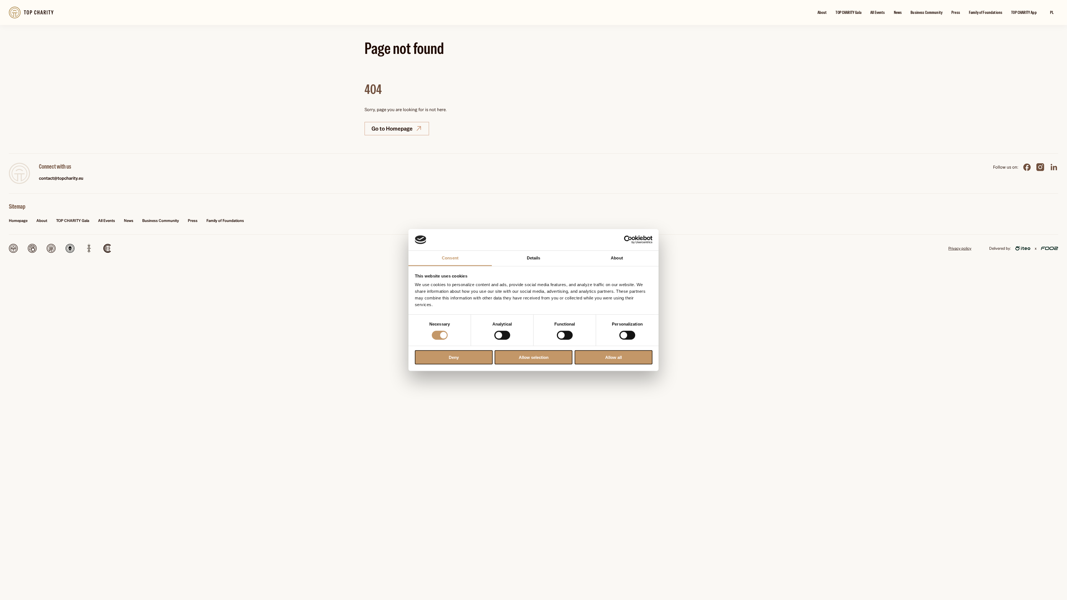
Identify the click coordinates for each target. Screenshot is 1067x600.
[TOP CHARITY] (19, 173)
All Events (877, 12)
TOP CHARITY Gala (848, 12)
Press (955, 12)
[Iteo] (1022, 248)
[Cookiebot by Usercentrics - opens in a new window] (628, 240)
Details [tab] (533, 258)
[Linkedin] (1053, 167)
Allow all (613, 357)
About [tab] (617, 258)
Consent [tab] (450, 258)
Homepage (18, 220)
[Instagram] (1040, 167)
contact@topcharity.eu (61, 178)
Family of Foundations (985, 12)
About (822, 12)
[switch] (502, 335)
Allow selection (534, 357)
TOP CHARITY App (1023, 12)
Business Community (927, 12)
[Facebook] (1027, 167)
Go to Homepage (392, 128)
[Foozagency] (1049, 248)
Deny (454, 357)
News (898, 12)
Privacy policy (959, 248)
